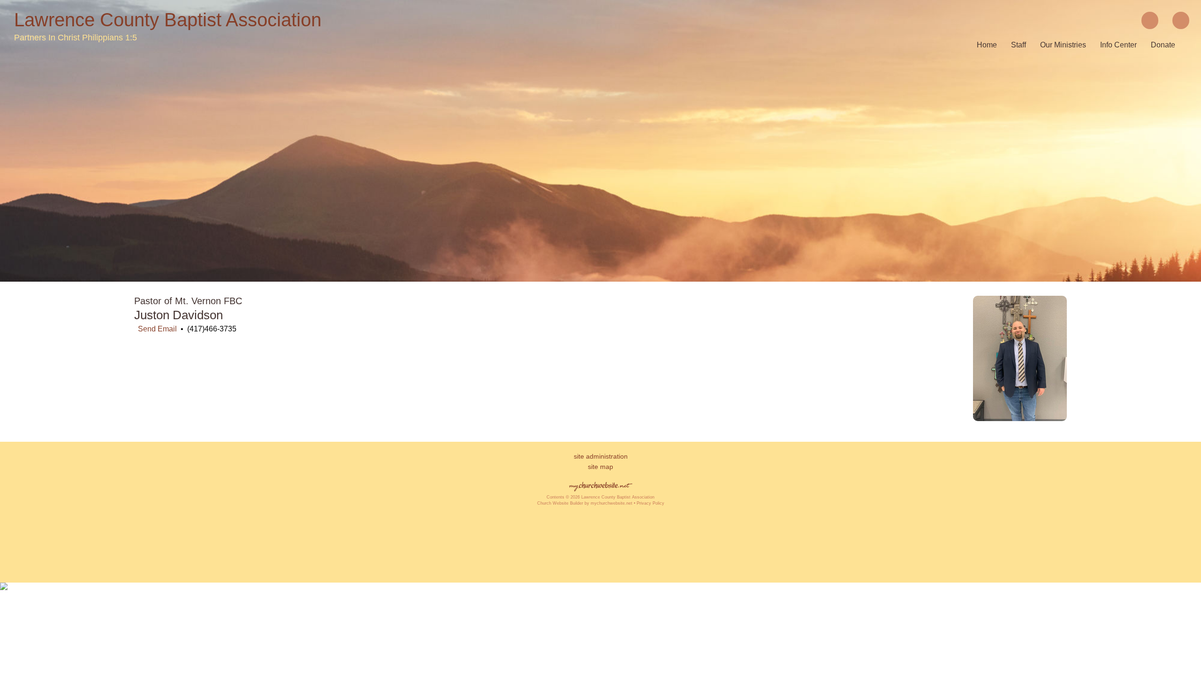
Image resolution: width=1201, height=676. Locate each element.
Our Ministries (1063, 45)
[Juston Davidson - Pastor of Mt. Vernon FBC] (1020, 418)
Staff (1018, 45)
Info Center (1118, 45)
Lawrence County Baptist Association (167, 19)
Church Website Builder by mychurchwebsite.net (584, 503)
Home (987, 45)
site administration (601, 456)
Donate (1163, 45)
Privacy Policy (650, 503)
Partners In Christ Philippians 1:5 (75, 37)
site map (600, 466)
